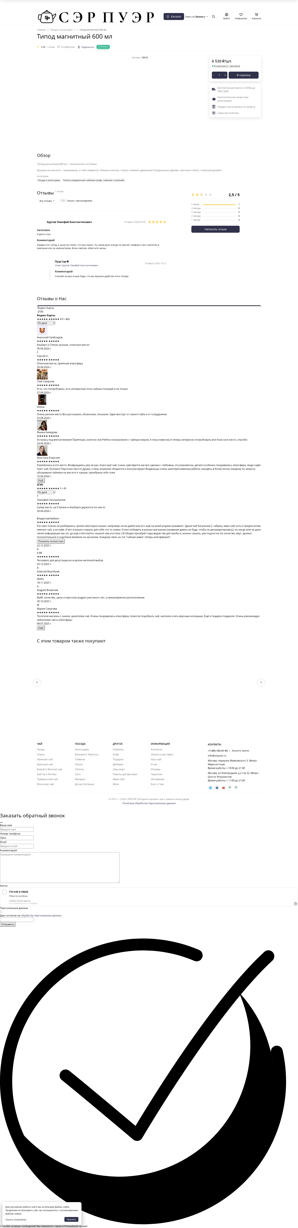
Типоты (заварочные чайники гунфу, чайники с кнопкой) (93, 180)
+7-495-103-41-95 (47, 13)
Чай (39, 744)
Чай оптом (196, 8)
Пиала (79, 764)
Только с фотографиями (79, 200)
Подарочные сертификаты (220, 8)
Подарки (118, 759)
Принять (71, 1219)
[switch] (62, 200)
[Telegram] (210, 787)
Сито (78, 774)
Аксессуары (82, 749)
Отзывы (155, 769)
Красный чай (45, 764)
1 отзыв (51, 46)
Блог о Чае (157, 784)
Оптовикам (157, 779)
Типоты (79, 769)
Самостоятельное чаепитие (171, 8)
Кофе (116, 754)
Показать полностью (50, 541)
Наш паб (156, 759)
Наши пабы (55, 8)
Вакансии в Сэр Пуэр (76, 8)
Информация (160, 744)
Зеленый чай (45, 759)
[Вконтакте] (217, 787)
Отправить (7, 924)
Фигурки (80, 779)
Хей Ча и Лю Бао (47, 774)
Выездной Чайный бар (139, 8)
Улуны (41, 754)
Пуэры (41, 749)
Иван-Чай (118, 779)
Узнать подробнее (15, 1219)
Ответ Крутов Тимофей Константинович (76, 265)
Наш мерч (119, 769)
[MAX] (236, 788)
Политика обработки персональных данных (149, 803)
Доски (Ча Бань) (84, 784)
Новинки (118, 749)
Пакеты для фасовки (125, 774)
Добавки (118, 764)
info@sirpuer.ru (217, 755)
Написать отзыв (215, 229)
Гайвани (80, 759)
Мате (116, 784)
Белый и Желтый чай (49, 769)
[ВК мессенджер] (229, 788)
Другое (118, 744)
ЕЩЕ (41, 480)
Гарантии (156, 774)
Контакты (156, 749)
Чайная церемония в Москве (107, 8)
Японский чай (45, 784)
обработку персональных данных (41, 915)
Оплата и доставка (249, 8)
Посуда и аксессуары (49, 180)
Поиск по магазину (195, 16)
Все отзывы (46, 200)
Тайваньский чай (47, 779)
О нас (41, 8)
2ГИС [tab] (40, 311)
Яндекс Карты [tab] (45, 308)
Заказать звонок (69, 13)
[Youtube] (223, 787)
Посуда (80, 744)
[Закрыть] (1, 822)
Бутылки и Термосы (86, 754)
